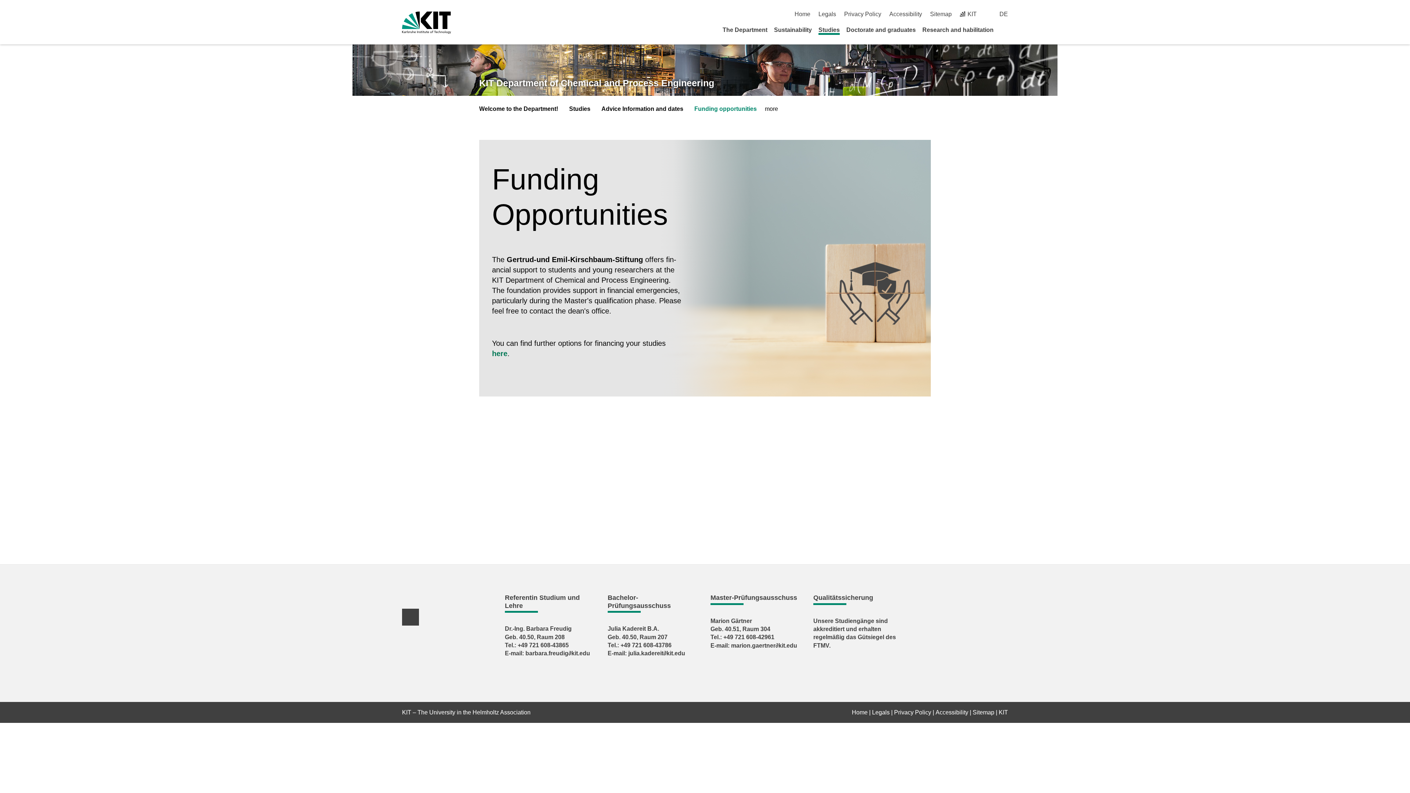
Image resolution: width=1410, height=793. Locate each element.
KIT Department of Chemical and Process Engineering (596, 83)
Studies (829, 30)
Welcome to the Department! (518, 109)
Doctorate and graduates (881, 30)
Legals (827, 14)
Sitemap (941, 14)
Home (802, 14)
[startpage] (1005, 29)
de (1003, 14)
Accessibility (905, 14)
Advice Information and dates (642, 109)
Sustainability (793, 30)
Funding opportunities (725, 109)
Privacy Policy (862, 14)
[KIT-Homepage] (426, 22)
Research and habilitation (958, 30)
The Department (745, 30)
